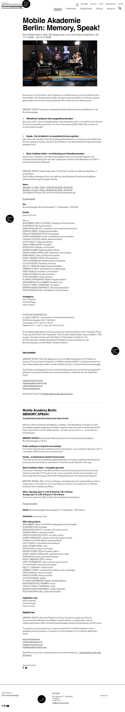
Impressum (104, 695)
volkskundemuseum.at (32, 642)
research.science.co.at (33, 644)
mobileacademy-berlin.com (35, 647)
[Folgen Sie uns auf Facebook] (2, 706)
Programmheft (29, 199)
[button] (110, 4)
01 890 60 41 (56, 700)
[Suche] (120, 8)
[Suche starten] (120, 8)
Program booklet (30, 503)
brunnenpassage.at (31, 639)
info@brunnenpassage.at (60, 703)
